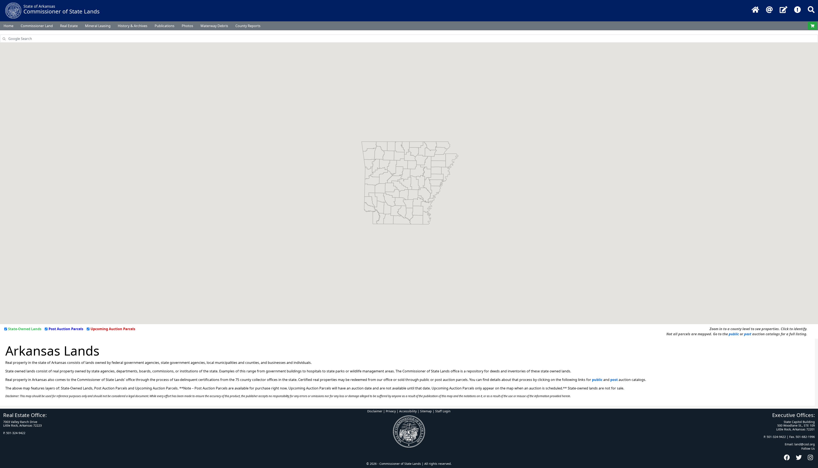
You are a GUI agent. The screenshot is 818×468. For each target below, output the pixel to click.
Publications (164, 25)
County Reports (248, 25)
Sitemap (426, 411)
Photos (187, 25)
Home (8, 25)
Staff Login (443, 411)
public (734, 334)
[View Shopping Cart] (812, 26)
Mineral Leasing (98, 25)
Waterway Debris (214, 25)
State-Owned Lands (24, 329)
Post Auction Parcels (66, 329)
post (747, 334)
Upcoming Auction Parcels (113, 329)
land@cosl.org (804, 444)
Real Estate (69, 25)
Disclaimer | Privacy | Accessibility (392, 411)
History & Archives (132, 25)
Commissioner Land (37, 25)
